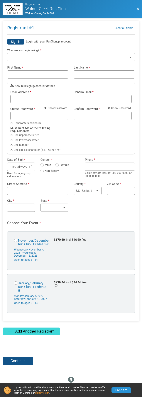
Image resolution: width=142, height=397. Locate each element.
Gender (46, 159)
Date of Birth (16, 159)
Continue (18, 361)
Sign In (16, 42)
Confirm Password (87, 109)
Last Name (82, 67)
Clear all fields (124, 28)
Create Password (22, 109)
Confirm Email (84, 92)
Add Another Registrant (34, 331)
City (10, 200)
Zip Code (114, 184)
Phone (90, 159)
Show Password (57, 108)
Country (80, 184)
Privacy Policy (42, 392)
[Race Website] (14, 9)
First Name (15, 67)
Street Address (18, 184)
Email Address (20, 92)
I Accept (121, 390)
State (44, 200)
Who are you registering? (24, 50)
